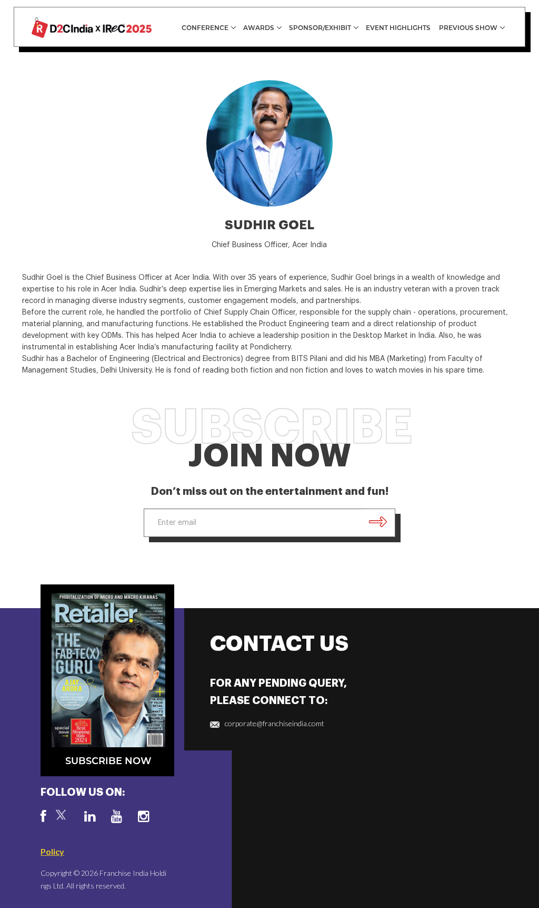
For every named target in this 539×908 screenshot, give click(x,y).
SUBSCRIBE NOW (108, 761)
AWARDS (258, 28)
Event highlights (398, 28)
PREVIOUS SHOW (468, 28)
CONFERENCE (205, 28)
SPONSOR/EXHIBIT (320, 28)
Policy (52, 851)
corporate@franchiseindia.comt (274, 723)
